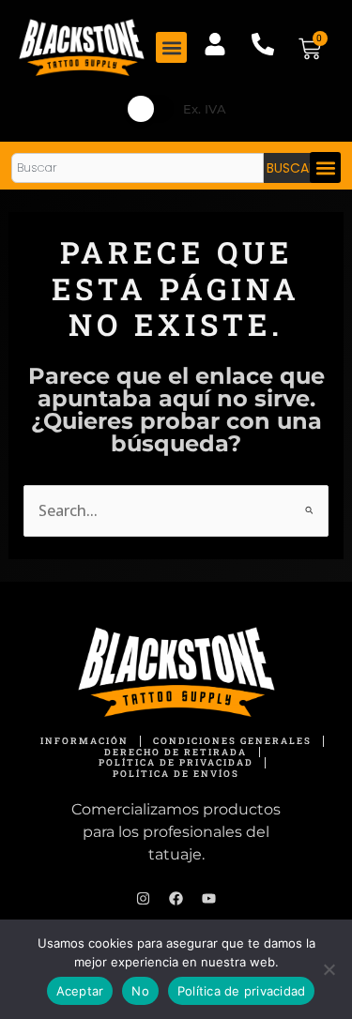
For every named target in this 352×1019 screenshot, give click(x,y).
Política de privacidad (241, 990)
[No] (328, 969)
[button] (171, 47)
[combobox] (137, 168)
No (140, 990)
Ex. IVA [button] (204, 108)
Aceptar (80, 990)
